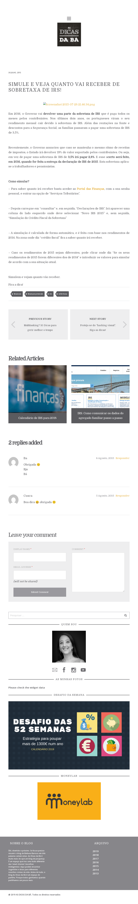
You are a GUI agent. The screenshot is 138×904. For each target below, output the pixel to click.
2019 (96, 851)
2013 (96, 873)
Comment (78, 549)
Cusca (28, 495)
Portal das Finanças (90, 188)
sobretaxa (63, 294)
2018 (96, 855)
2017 (96, 858)
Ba (25, 458)
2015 (96, 866)
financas (17, 294)
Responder (123, 458)
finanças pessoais (35, 294)
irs (51, 294)
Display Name (22, 549)
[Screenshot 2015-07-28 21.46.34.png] (69, 104)
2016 (96, 862)
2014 (96, 869)
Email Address (22, 567)
